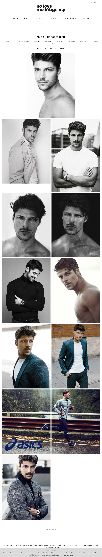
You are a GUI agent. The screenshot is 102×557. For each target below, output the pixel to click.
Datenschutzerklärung (50, 554)
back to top (51, 529)
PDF (39, 48)
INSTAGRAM (59, 48)
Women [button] (14, 18)
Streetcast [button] (39, 18)
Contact (86, 18)
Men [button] (25, 18)
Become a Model (70, 18)
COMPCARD (48, 48)
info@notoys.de (53, 547)
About (54, 18)
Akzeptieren (68, 554)
